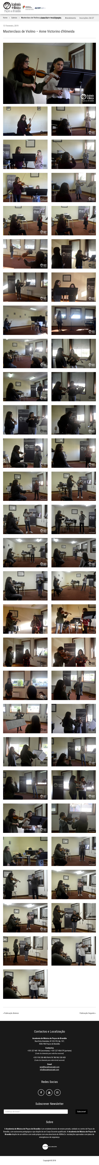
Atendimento (70, 18)
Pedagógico (56, 18)
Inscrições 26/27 (87, 18)
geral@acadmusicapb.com (49, 1067)
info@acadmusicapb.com (49, 1069)
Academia (43, 18)
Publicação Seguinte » (88, 1013)
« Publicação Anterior (11, 1013)
